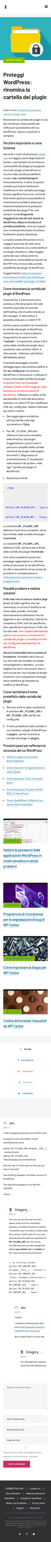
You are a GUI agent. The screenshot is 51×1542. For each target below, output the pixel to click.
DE (38, 1525)
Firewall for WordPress (30, 1498)
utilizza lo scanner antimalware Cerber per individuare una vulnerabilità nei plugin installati (24, 277)
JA (32, 1527)
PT (29, 1527)
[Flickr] (32, 1534)
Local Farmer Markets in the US (27, 1518)
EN (34, 1525)
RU (19, 1527)
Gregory (23, 1210)
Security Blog (14, 60)
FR (44, 1525)
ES (41, 1525)
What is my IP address (16, 1503)
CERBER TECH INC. (15, 1488)
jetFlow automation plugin (21, 1525)
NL (23, 1527)
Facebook (27, 1060)
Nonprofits (35, 1508)
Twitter (27, 1082)
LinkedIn (27, 1093)
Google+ (28, 1071)
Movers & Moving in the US (33, 1513)
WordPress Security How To (19, 959)
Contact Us (35, 1488)
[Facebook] (27, 1534)
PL (26, 1527)
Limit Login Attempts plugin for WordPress (25, 1522)
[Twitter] (19, 1534)
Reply (6, 1127)
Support (20, 1508)
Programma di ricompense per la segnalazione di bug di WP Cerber (24, 919)
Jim (11, 1123)
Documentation (13, 1493)
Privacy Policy (38, 1503)
